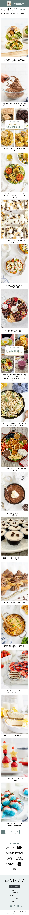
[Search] (24, 9)
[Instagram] (7, 906)
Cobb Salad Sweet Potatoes (14, 286)
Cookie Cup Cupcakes (14, 603)
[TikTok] (21, 906)
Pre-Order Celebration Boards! (19, 3)
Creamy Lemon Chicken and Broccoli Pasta (14, 424)
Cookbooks (14, 896)
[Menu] (27, 9)
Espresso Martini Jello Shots (14, 559)
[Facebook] (14, 906)
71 (17, 832)
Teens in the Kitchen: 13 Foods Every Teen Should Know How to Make (14, 377)
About (14, 890)
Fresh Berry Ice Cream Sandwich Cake (14, 692)
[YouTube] (11, 906)
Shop (14, 901)
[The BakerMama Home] (9, 9)
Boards (14, 898)
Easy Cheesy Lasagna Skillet (14, 647)
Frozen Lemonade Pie (14, 736)
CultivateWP (19, 913)
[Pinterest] (18, 906)
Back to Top (14, 886)
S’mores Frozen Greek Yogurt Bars (14, 241)
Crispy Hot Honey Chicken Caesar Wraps (14, 60)
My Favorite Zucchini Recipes (14, 150)
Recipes (14, 893)
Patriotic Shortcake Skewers (14, 780)
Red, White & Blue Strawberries (14, 824)
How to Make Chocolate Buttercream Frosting (14, 105)
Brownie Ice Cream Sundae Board (14, 331)
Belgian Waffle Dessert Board (14, 469)
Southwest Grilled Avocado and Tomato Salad (14, 195)
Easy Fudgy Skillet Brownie (14, 514)
